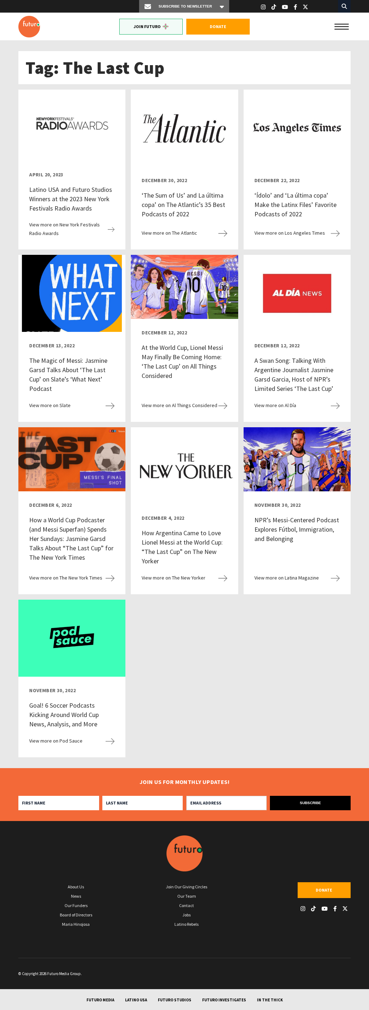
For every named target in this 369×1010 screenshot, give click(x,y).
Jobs (186, 914)
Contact (186, 905)
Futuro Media (100, 999)
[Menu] (342, 26)
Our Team (186, 896)
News (76, 896)
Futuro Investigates (224, 999)
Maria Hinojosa (76, 924)
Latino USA (136, 999)
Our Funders (76, 905)
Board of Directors (76, 914)
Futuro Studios (174, 999)
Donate (218, 26)
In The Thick (270, 999)
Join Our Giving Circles (186, 886)
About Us (76, 886)
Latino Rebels (186, 924)
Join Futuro (147, 26)
